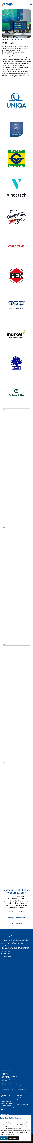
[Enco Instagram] (5, 1010)
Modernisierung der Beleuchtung (5, 1096)
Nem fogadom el (13, 1138)
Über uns (19, 1093)
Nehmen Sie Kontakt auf (23, 1102)
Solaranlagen (4, 1099)
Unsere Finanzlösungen (6, 1103)
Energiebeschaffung (6, 1093)
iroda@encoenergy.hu (16, 918)
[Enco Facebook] (2, 1010)
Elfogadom (3, 1138)
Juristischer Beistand (6, 1105)
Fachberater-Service (6, 1101)
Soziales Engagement (22, 1104)
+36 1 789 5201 (16, 923)
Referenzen (20, 1099)
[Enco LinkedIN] (9, 1010)
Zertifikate (19, 1097)
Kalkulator (19, 1095)
